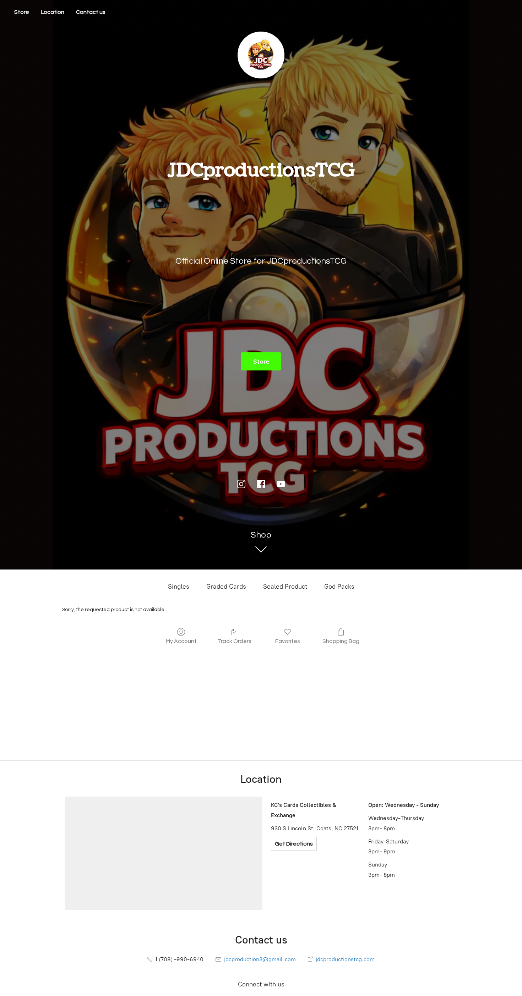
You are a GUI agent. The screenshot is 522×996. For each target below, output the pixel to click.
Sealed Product (285, 586)
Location (52, 12)
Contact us (90, 12)
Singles (178, 586)
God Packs (339, 586)
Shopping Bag (340, 641)
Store (21, 12)
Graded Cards (226, 586)
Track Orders (234, 641)
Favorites (287, 641)
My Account (181, 641)
